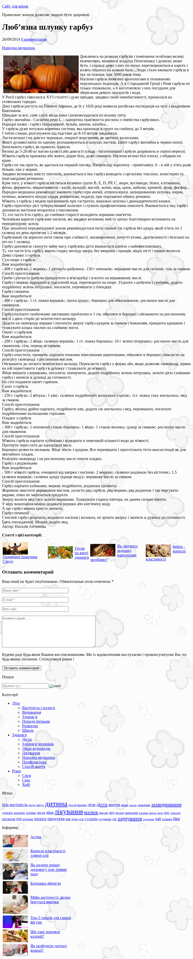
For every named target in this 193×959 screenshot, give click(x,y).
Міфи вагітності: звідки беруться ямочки (50, 899)
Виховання (31, 712)
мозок (120, 813)
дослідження (77, 805)
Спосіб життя (33, 766)
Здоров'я (19, 735)
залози (133, 805)
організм (8, 819)
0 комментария (33, 39)
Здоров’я (29, 717)
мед (112, 813)
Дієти (27, 739)
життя (114, 804)
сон (81, 819)
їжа (176, 818)
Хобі (26, 784)
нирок (152, 813)
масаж (103, 813)
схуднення (105, 819)
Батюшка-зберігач (45, 883)
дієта (101, 804)
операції (175, 812)
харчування (130, 818)
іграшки (167, 819)
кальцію (19, 813)
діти (91, 804)
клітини (31, 813)
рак (68, 819)
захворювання (166, 804)
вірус (40, 805)
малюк (91, 812)
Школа (28, 730)
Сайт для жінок (15, 6)
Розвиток (30, 726)
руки (75, 819)
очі (18, 819)
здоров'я (7, 813)
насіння (143, 813)
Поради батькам (36, 721)
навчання (131, 813)
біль (5, 805)
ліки (50, 812)
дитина (56, 804)
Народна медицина (18, 48)
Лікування (31, 753)
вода (32, 805)
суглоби (91, 819)
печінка (27, 819)
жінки (124, 805)
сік (114, 819)
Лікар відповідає (36, 748)
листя (41, 813)
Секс (26, 780)
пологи (40, 819)
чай (158, 819)
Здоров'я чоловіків (38, 744)
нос (166, 813)
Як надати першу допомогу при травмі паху (48, 869)
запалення (144, 805)
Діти (16, 703)
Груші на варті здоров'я (82, 552)
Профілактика (34, 762)
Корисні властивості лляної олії (47, 853)
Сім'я (26, 775)
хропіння (148, 819)
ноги (160, 812)
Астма (35, 837)
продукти (56, 818)
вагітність (19, 804)
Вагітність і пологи (38, 708)
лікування (69, 811)
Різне (16, 771)
